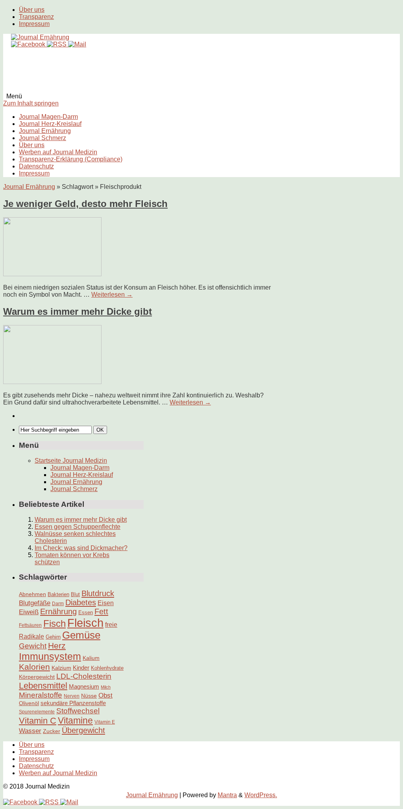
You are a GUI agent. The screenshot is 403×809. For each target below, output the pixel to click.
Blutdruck (97, 593)
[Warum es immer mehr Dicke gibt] (52, 382)
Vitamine (75, 720)
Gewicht (32, 646)
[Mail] (77, 44)
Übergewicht (83, 730)
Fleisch (85, 622)
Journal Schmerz (42, 138)
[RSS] (57, 44)
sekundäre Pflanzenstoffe (73, 703)
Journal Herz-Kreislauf (50, 123)
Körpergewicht (37, 677)
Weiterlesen (112, 294)
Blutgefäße (34, 603)
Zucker (51, 731)
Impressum (34, 23)
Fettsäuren (30, 625)
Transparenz (36, 16)
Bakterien (58, 594)
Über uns (31, 9)
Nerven (71, 695)
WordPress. (260, 795)
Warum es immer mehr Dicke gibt (77, 311)
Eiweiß (29, 612)
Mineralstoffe (40, 695)
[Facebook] (29, 44)
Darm (58, 603)
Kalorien (34, 667)
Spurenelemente (37, 711)
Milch (106, 687)
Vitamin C (37, 721)
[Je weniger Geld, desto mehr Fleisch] (52, 274)
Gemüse (81, 635)
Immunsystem (50, 656)
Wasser (30, 731)
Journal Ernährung (45, 130)
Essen (85, 612)
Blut (75, 594)
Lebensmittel (43, 686)
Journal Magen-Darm (48, 116)
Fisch (54, 624)
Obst (105, 695)
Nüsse (89, 696)
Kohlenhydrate (107, 668)
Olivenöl (29, 703)
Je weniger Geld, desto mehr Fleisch (85, 203)
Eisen (106, 602)
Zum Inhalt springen (31, 103)
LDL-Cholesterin (83, 676)
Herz (57, 645)
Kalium (91, 658)
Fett (101, 611)
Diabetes (80, 602)
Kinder (81, 667)
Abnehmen (32, 594)
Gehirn (53, 637)
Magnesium (84, 686)
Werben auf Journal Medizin (58, 152)
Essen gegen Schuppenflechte (77, 526)
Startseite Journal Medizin (71, 460)
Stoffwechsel (78, 711)
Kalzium (61, 668)
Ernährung (58, 611)
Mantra (227, 795)
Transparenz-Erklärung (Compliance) (70, 159)
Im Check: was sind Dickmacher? (81, 548)
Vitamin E (104, 721)
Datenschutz (36, 166)
